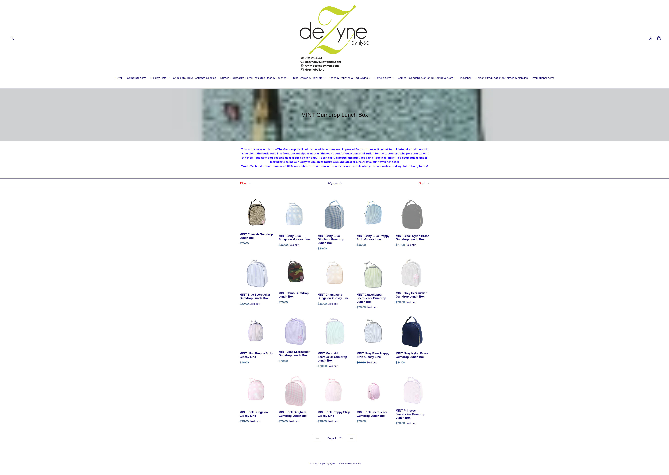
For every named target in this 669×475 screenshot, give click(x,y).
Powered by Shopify (350, 463)
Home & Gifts (384, 77)
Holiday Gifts (160, 77)
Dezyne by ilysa (326, 463)
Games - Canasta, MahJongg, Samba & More (427, 77)
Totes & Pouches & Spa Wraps (350, 77)
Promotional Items (543, 77)
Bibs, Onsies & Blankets (310, 77)
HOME (118, 77)
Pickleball (465, 77)
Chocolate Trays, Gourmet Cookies (194, 77)
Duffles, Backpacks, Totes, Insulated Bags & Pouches (255, 77)
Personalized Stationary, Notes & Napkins (502, 77)
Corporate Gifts (136, 77)
